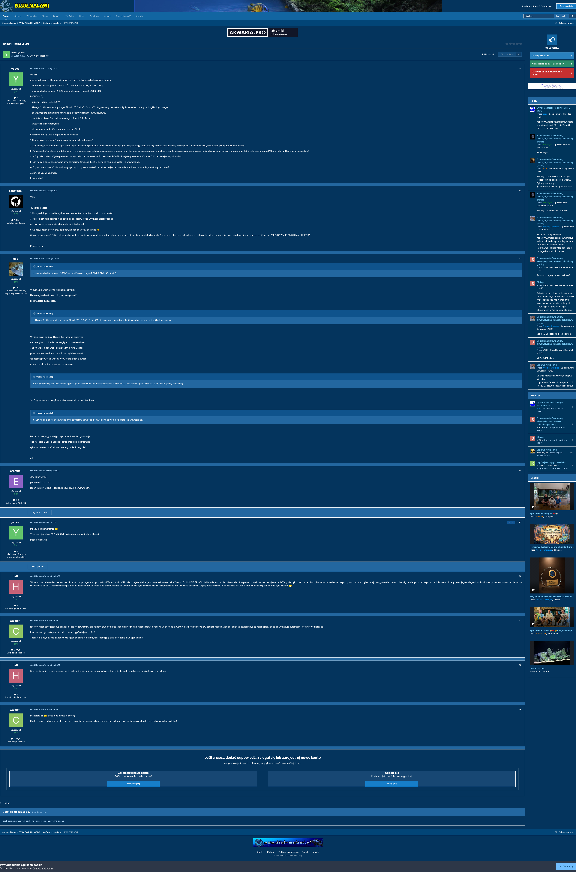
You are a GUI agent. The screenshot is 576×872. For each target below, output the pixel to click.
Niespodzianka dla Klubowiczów (548, 64)
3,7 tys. (17, 650)
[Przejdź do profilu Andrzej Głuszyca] (532, 218)
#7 (520, 620)
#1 (520, 68)
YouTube (70, 16)
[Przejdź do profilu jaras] (532, 109)
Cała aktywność (123, 16)
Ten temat (560, 16)
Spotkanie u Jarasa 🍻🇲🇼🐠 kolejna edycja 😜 (552, 630)
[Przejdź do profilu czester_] (16, 631)
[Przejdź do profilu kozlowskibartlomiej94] (532, 463)
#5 (520, 522)
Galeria (17, 16)
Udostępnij (488, 54)
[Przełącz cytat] (34, 266)
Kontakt (56, 16)
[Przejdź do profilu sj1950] (532, 259)
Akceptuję (567, 866)
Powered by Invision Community (288, 855)
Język (260, 852)
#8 (520, 665)
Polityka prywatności (289, 852)
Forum (6, 16)
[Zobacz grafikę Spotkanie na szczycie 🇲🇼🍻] (552, 496)
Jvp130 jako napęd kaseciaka (551, 462)
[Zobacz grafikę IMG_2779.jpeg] (552, 653)
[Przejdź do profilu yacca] (6, 54)
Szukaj (107, 16)
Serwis (139, 16)
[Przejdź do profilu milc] (16, 269)
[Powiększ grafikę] (98, 229)
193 (17, 500)
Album (45, 16)
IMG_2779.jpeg (537, 668)
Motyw (270, 852)
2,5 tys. (17, 220)
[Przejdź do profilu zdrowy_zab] (532, 451)
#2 (520, 190)
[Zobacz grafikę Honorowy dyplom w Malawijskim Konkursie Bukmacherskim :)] (552, 534)
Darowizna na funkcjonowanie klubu (547, 73)
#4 (520, 470)
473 (17, 287)
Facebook (94, 16)
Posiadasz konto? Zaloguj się (537, 6)
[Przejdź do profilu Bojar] (532, 160)
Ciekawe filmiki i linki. (547, 365)
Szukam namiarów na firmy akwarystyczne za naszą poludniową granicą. (555, 138)
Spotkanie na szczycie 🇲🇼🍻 (544, 513)
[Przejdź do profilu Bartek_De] (532, 136)
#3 (520, 258)
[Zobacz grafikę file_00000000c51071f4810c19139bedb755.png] (552, 575)
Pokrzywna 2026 (540, 55)
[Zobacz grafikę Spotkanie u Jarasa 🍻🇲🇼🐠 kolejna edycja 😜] (552, 617)
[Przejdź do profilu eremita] (16, 481)
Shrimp (540, 282)
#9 (520, 709)
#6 (520, 576)
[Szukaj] (572, 16)
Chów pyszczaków (39, 55)
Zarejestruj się (566, 6)
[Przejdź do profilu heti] (16, 587)
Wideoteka (32, 16)
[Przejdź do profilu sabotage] (16, 201)
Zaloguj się (392, 783)
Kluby (81, 16)
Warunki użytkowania (43, 868)
